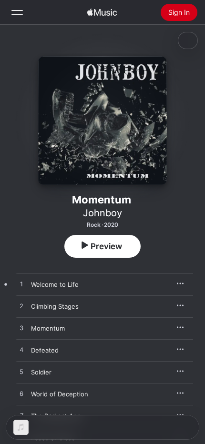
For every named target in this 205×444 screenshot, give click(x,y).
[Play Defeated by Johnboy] (21, 350)
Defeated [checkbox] (45, 350)
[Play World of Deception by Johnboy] (21, 394)
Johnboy (102, 213)
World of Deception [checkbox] (59, 394)
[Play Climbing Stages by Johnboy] (21, 306)
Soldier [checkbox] (41, 372)
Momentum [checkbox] (48, 328)
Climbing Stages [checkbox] (55, 306)
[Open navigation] (17, 12)
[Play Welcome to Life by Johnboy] (21, 284)
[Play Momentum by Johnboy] (21, 328)
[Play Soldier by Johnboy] (21, 372)
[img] (102, 12)
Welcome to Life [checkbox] (55, 284)
